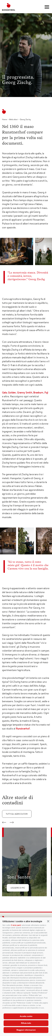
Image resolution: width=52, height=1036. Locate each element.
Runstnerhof (23, 728)
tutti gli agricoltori (17, 814)
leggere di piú (18, 887)
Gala (4, 392)
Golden (12, 392)
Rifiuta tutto (26, 1023)
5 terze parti (16, 925)
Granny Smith (24, 392)
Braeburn (38, 392)
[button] (48, 921)
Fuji (46, 392)
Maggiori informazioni (26, 1030)
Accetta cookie (26, 1016)
